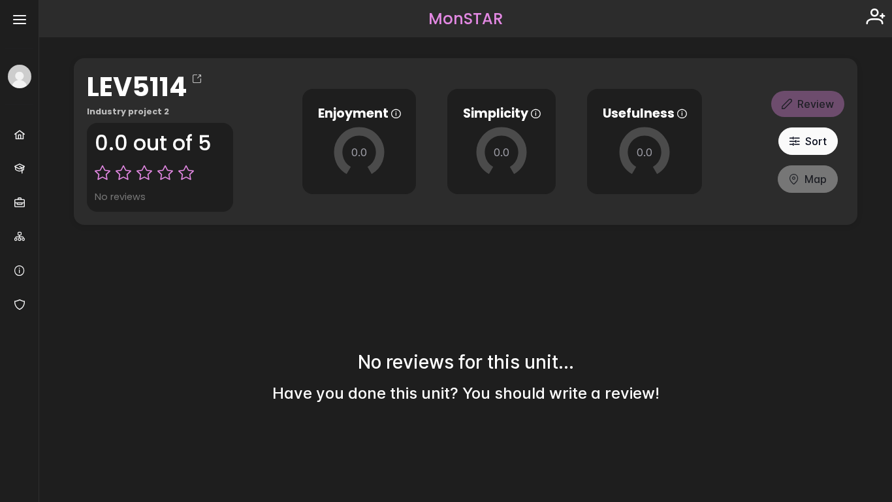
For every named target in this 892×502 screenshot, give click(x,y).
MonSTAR (465, 18)
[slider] (359, 152)
